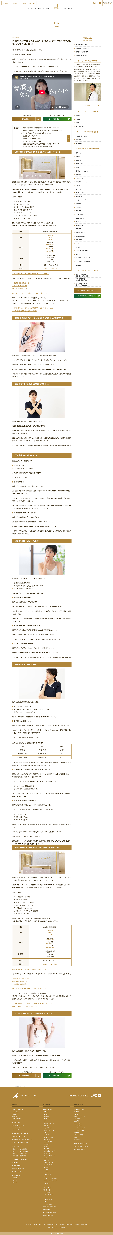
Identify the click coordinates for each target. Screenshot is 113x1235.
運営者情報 (84, 1224)
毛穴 (45, 1197)
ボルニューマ (79, 164)
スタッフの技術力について (18, 1136)
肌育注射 (78, 174)
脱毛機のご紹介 (16, 1122)
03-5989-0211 (50, 248)
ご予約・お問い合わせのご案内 (19, 1160)
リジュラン (78, 247)
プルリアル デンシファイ (82, 250)
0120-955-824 (79, 1095)
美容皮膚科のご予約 (48, 1215)
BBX (75, 1137)
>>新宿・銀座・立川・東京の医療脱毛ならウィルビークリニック (30, 274)
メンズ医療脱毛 (80, 126)
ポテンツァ (78, 153)
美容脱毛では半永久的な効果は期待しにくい (37, 133)
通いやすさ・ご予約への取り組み (20, 1142)
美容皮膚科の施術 (47, 1109)
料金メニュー (15, 1146)
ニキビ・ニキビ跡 (48, 1199)
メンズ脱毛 (23, 3)
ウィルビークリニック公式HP (50, 268)
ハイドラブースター (80, 178)
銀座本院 (50, 235)
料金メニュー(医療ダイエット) (81, 1143)
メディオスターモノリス (81, 136)
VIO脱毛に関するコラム (82, 44)
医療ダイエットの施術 (79, 1109)
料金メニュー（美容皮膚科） (49, 1206)
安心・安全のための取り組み (51, 1224)
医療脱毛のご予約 (16, 1171)
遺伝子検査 (77, 1118)
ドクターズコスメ (47, 1187)
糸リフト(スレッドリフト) (82, 221)
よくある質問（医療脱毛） (18, 1168)
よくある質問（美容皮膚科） (49, 1212)
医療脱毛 (15, 3)
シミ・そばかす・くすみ (49, 1195)
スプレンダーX (79, 139)
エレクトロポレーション (82, 182)
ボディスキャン (78, 1123)
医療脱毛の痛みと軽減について (20, 1133)
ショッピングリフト (80, 236)
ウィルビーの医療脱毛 (17, 1109)
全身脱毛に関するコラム (82, 52)
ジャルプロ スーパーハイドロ (83, 258)
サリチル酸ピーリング (81, 214)
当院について (41, 8)
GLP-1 (76, 1114)
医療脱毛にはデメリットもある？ (32, 138)
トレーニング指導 (78, 1135)
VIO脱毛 (78, 119)
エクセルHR (79, 143)
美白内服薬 (79, 196)
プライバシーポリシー (53, 1227)
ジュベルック (79, 254)
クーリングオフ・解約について (20, 1153)
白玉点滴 (78, 207)
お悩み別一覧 (46, 1190)
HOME (27, 8)
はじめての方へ (38, 1224)
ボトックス (78, 211)
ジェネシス (78, 185)
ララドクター (79, 229)
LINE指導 (76, 1132)
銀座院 (15, 1178)
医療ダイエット (32, 3)
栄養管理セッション (79, 1130)
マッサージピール (80, 218)
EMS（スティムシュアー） (80, 1116)
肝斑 (45, 1202)
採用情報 (62, 1227)
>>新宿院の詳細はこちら (19, 286)
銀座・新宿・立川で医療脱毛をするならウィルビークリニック (41, 128)
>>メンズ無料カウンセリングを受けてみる (24, 311)
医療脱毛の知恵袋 (17, 1165)
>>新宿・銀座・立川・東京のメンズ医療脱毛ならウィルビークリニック (32, 308)
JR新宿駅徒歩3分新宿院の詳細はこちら (81, 279)
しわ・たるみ (47, 1192)
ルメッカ (78, 156)
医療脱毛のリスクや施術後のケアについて (22, 1139)
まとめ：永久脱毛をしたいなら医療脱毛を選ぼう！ (38, 147)
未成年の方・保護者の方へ (66, 1224)
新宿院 (50, 237)
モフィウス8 (79, 240)
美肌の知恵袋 (46, 1209)
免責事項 (77, 1224)
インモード (78, 160)
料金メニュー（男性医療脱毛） (20, 1151)
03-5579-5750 (50, 244)
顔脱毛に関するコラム (81, 55)
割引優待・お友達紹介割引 (19, 1156)
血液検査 (76, 1121)
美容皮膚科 (5, 3)
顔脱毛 (77, 123)
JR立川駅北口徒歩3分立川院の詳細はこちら (81, 284)
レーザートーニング (81, 200)
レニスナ (78, 243)
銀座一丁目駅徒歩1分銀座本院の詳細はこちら (82, 275)
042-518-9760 (50, 252)
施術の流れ (15, 1162)
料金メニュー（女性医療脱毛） (20, 1149)
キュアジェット (79, 225)
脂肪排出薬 (77, 1139)
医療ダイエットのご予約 (79, 1149)
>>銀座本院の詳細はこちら (20, 283)
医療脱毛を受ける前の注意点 (32, 141)
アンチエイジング (48, 1204)
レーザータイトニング (79, 1128)
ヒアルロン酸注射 (80, 232)
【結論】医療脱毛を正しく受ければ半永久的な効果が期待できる (42, 130)
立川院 (50, 239)
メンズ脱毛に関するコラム (82, 48)
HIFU (77, 167)
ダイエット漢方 (78, 1125)
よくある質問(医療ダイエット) (81, 1146)
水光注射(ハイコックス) (82, 171)
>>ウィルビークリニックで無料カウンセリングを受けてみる (29, 293)
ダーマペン (78, 189)
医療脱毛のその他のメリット (31, 136)
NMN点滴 (78, 203)
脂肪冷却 (76, 1112)
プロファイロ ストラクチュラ (83, 261)
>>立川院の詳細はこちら (19, 288)
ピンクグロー (79, 265)
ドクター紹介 (29, 1224)
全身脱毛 (78, 115)
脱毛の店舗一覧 (16, 1175)
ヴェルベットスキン (81, 193)
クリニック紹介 (85, 105)
